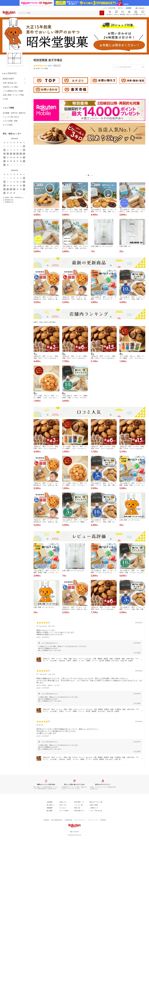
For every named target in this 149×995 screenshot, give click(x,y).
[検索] (102, 13)
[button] (140, 8)
